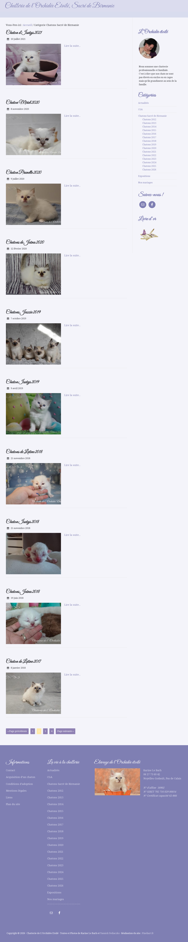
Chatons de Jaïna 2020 (25, 242)
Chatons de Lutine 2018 (24, 452)
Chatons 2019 (149, 144)
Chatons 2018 (149, 141)
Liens (9, 797)
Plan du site (13, 804)
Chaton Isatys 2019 (22, 382)
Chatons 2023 (149, 159)
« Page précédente (17, 731)
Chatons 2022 (149, 155)
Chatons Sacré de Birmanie (152, 116)
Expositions (144, 176)
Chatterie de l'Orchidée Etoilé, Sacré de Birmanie (59, 6)
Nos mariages (145, 182)
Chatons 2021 (149, 151)
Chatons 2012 (149, 119)
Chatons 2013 (149, 123)
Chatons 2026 (149, 169)
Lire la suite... (72, 45)
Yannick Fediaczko (110, 933)
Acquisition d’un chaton (20, 777)
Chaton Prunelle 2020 (23, 172)
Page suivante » (65, 731)
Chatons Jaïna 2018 (23, 592)
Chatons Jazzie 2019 (23, 312)
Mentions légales (16, 790)
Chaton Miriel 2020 (22, 102)
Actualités (143, 103)
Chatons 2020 (149, 148)
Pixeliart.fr (148, 933)
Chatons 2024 (149, 162)
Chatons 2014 (149, 126)
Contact (10, 770)
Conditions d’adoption (19, 783)
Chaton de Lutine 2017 (23, 661)
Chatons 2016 (149, 134)
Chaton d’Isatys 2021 (24, 33)
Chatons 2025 (149, 166)
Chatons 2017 (149, 137)
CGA (140, 109)
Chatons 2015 (149, 130)
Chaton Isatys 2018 (22, 522)
